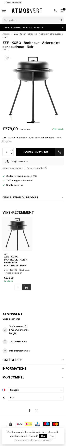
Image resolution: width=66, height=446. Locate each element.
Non (52, 436)
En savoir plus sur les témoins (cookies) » (33, 440)
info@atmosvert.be (19, 350)
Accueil (5, 34)
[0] (62, 10)
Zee (4, 50)
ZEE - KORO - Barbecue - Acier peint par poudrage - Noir (15, 261)
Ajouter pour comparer (12, 168)
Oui (43, 436)
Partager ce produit (36, 168)
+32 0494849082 (18, 341)
